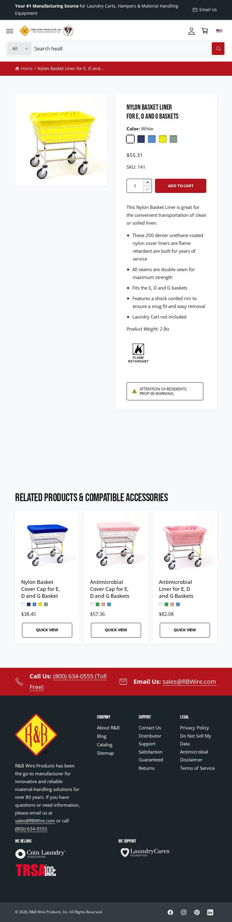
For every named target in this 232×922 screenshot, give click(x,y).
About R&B (108, 728)
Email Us (208, 9)
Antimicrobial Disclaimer (194, 756)
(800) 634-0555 (31, 829)
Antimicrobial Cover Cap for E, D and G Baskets (109, 588)
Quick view (47, 629)
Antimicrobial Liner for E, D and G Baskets (176, 588)
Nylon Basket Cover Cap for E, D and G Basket (40, 588)
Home (27, 68)
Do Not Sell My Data (195, 740)
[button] (9, 30)
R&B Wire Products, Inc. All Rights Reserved (65, 912)
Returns (147, 768)
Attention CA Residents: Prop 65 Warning (163, 391)
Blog (101, 736)
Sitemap (105, 753)
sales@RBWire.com (189, 681)
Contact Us (150, 728)
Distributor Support (150, 740)
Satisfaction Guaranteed (151, 756)
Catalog (104, 745)
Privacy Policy (194, 728)
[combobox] (129, 48)
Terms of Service (197, 768)
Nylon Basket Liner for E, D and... (70, 68)
